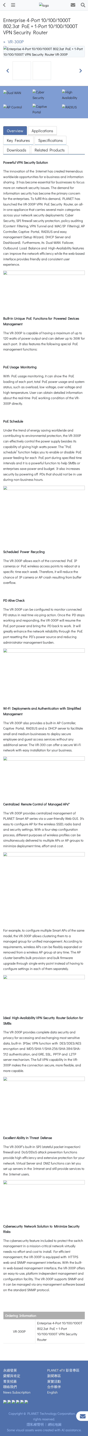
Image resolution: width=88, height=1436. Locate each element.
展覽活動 (54, 1381)
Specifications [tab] (50, 140)
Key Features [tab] (18, 140)
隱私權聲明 (35, 1424)
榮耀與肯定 (11, 1375)
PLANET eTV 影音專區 (63, 1370)
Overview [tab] (15, 130)
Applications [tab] (42, 130)
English (52, 1392)
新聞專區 (54, 1375)
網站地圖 (55, 1424)
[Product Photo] (44, 51)
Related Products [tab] (50, 150)
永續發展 (10, 1370)
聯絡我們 (10, 1386)
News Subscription (17, 1392)
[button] (7, 71)
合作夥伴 (54, 1386)
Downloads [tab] (16, 150)
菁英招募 (10, 1381)
